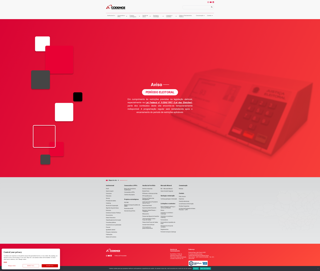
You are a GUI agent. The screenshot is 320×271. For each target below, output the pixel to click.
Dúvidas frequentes (184, 206)
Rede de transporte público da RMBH (132, 205)
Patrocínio (108, 195)
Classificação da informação (113, 220)
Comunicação (199, 15)
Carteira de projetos (129, 194)
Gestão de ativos (145, 16)
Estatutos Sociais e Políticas (113, 212)
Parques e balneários (111, 232)
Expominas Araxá (147, 205)
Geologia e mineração (156, 16)
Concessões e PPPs (121, 16)
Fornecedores (164, 219)
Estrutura (108, 210)
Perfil (107, 188)
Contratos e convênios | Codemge (167, 213)
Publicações (109, 234)
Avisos (162, 210)
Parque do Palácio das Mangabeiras (148, 199)
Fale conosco (182, 196)
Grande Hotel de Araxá (148, 224)
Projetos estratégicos (133, 16)
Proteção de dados (111, 200)
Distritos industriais (147, 188)
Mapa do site (113, 180)
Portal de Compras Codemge (168, 231)
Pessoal (108, 227)
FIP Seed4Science (147, 195)
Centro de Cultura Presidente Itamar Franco (150, 202)
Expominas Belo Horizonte (149, 207)
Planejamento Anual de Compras (167, 226)
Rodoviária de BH (128, 208)
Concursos (109, 193)
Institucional (110, 15)
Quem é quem (110, 191)
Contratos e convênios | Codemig (167, 217)
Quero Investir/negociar (167, 191)
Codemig (108, 203)
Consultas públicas (111, 222)
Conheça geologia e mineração (169, 198)
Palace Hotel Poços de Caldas (150, 222)
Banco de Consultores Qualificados (130, 189)
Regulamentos (164, 229)
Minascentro (145, 213)
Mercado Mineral (166, 185)
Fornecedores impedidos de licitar (168, 223)
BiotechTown (145, 191)
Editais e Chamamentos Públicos (185, 16)
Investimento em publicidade (113, 224)
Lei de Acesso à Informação (186, 203)
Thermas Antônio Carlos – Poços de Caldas (149, 219)
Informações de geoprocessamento (147, 227)
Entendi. (196, 268)
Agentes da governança (112, 208)
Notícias (181, 188)
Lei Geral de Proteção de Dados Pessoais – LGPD (187, 209)
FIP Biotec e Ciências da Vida (149, 193)
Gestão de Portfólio (148, 185)
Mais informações (205, 268)
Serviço (108, 198)
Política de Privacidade (120, 255)
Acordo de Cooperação (112, 205)
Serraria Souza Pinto (129, 210)
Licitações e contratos (169, 16)
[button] (212, 7)
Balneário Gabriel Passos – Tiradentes (149, 211)
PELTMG (126, 202)
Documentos (109, 215)
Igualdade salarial (110, 229)
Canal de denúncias (184, 201)
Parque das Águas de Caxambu (150, 216)
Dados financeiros (110, 217)
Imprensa (181, 198)
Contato (209, 15)
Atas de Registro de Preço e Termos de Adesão (168, 207)
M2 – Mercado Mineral (166, 188)
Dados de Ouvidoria (111, 236)
